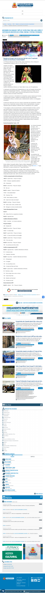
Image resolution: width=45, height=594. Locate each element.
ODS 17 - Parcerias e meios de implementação (24, 393)
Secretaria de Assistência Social (27, 327)
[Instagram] (32, 580)
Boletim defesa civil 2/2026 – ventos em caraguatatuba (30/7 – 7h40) (16, 536)
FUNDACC (16, 35)
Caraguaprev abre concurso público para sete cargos (13, 520)
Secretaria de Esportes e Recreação (28, 357)
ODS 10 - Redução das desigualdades (22, 330)
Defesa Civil (7, 517)
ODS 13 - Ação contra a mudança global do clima (32, 517)
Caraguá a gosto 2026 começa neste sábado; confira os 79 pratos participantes (19, 505)
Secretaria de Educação (9, 533)
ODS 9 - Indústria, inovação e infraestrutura (24, 397)
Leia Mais (40, 327)
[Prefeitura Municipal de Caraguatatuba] (22, 5)
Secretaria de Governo (25, 387)
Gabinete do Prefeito (25, 342)
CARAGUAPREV (8, 525)
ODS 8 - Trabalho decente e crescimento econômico (18, 36)
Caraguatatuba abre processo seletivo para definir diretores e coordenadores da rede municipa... (22, 529)
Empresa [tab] (33, 456)
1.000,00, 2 (35, 165)
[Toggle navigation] (22, 11)
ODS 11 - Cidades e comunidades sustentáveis (24, 390)
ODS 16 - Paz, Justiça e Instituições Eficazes (24, 345)
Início (5, 24)
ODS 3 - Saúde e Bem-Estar (20, 360)
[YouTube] (39, 580)
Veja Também (7, 318)
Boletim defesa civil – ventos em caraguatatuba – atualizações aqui (16, 513)
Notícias (9, 24)
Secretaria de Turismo (9, 509)
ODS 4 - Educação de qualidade (21, 394)
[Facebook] (35, 580)
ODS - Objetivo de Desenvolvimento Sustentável (23, 24)
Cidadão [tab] (12, 456)
